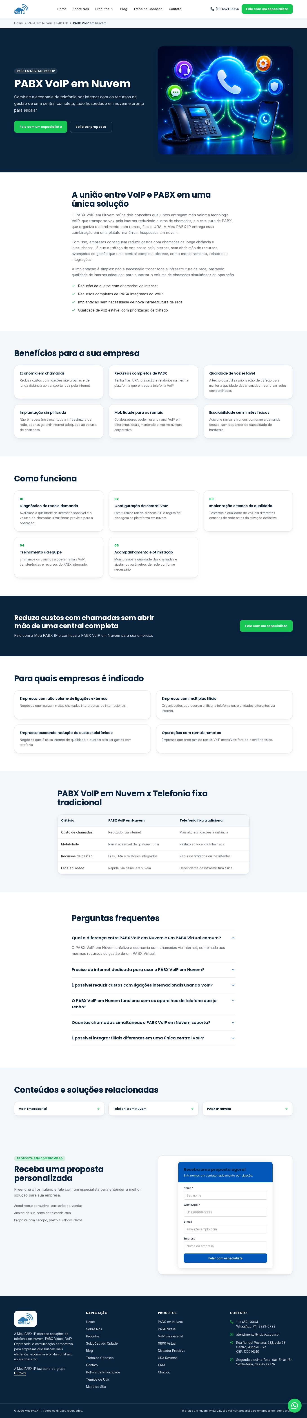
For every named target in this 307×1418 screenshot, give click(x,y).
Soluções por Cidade (102, 1343)
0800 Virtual (167, 1343)
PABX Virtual (167, 1329)
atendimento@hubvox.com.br (258, 1334)
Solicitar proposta (91, 126)
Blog (123, 9)
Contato (175, 9)
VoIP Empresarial (33, 1108)
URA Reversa (168, 1358)
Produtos (102, 9)
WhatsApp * (192, 1204)
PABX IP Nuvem (219, 1108)
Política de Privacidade (103, 1372)
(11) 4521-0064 (227, 9)
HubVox (20, 1373)
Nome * (189, 1188)
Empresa (189, 1238)
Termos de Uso (97, 1379)
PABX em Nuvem (170, 1322)
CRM (161, 1365)
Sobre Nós (81, 9)
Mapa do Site (96, 1387)
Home (61, 9)
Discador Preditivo (171, 1351)
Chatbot (164, 1372)
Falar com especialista (225, 1258)
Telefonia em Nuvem (130, 1108)
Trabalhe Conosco (147, 9)
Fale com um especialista (267, 9)
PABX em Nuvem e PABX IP (48, 23)
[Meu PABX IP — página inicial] (21, 9)
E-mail (188, 1221)
